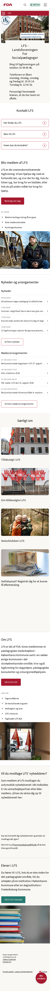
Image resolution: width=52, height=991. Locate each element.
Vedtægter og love (14, 708)
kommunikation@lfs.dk (25, 844)
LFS (9, 13)
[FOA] (8, 5)
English (44, 972)
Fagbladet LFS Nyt (13, 718)
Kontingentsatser (13, 227)
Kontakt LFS (7, 962)
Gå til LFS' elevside (13, 899)
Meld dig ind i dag (13, 201)
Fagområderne (12, 698)
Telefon (9, 959)
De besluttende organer (16, 703)
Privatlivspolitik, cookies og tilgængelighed (17, 972)
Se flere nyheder (12, 341)
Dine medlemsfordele (15, 222)
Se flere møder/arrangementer (19, 403)
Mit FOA (36, 4)
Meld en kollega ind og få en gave (20, 217)
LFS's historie (11, 713)
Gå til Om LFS (11, 682)
